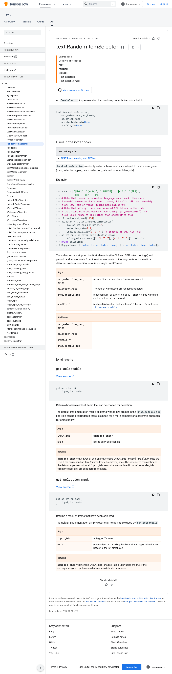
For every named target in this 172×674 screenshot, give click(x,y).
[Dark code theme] (153, 107)
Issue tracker (117, 631)
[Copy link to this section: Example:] (70, 180)
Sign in (164, 4)
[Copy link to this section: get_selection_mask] (92, 480)
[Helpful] (153, 38)
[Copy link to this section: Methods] (76, 360)
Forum (52, 637)
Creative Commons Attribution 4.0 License (140, 598)
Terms (52, 667)
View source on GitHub (76, 90)
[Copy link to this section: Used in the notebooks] (94, 143)
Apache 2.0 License (94, 601)
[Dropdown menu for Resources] (55, 4)
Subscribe (131, 666)
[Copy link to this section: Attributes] (71, 318)
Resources (45, 4)
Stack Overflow (119, 642)
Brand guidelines (119, 647)
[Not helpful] (158, 38)
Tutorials (26, 21)
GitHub (151, 4)
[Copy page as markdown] (133, 47)
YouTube (54, 653)
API (52, 21)
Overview (9, 21)
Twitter (53, 647)
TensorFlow (61, 38)
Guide (40, 21)
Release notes (118, 637)
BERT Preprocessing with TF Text (78, 158)
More (65, 4)
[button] (22, 83)
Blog (51, 631)
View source (63, 376)
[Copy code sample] (158, 107)
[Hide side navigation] (40, 668)
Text (7, 14)
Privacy (63, 667)
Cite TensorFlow (119, 653)
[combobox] (99, 4)
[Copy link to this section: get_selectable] (84, 369)
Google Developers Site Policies (139, 601)
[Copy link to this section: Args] (66, 273)
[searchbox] (22, 32)
